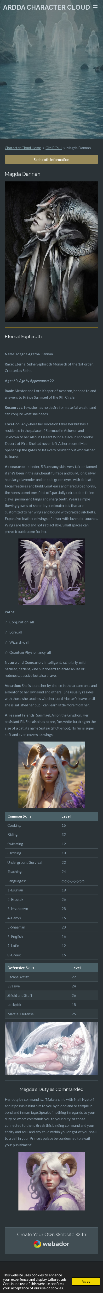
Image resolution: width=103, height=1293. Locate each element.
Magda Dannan (78, 148)
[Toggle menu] (95, 7)
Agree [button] (86, 1281)
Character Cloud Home (23, 148)
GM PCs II (54, 148)
